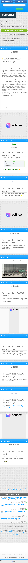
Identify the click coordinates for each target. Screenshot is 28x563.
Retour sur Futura (7, 1)
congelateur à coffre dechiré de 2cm (10, 518)
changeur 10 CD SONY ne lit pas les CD (16, 488)
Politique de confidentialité (10, 557)
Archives (9, 554)
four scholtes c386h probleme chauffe (11, 488)
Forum (5, 21)
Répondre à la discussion (14, 30)
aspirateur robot (17, 533)
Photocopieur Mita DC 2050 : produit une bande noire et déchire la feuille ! (14, 497)
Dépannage (4, 25)
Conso (13, 554)
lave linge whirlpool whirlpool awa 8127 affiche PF (13, 512)
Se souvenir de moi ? (11, 9)
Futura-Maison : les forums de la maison (11, 23)
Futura (4, 554)
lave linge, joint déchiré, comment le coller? (12, 505)
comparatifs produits (6, 531)
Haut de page (21, 557)
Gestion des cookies (21, 554)
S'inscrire (20, 1)
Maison (11, 530)
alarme (16, 534)
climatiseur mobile (7, 533)
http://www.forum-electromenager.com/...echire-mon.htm (13, 406)
